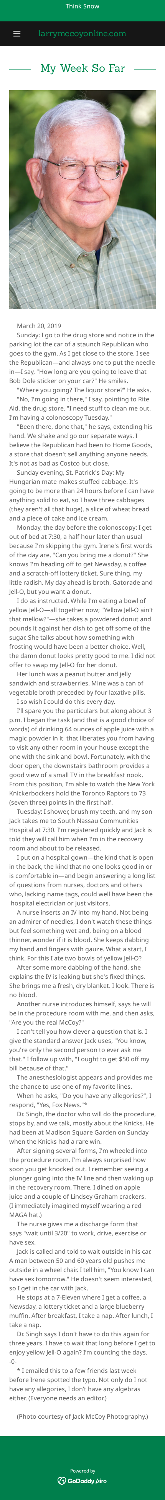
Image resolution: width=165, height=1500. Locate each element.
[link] (82, 33)
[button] (20, 33)
